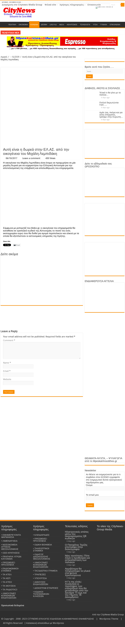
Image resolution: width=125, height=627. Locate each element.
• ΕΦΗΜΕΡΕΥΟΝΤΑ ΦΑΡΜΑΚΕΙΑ (11, 536)
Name (7, 362)
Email (6, 371)
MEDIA (61, 25)
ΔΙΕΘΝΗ (44, 25)
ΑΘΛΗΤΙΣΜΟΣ (72, 25)
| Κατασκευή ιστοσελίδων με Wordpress (44, 623)
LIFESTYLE (53, 25)
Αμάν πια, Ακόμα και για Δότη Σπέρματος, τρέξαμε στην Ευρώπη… (111, 114)
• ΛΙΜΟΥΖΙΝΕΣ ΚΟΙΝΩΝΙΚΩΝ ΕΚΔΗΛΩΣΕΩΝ (8, 595)
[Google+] (116, 8)
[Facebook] (119, 8)
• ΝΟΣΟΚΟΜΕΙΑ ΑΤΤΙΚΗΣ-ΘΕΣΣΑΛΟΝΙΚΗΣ (9, 546)
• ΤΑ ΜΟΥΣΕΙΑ (8, 586)
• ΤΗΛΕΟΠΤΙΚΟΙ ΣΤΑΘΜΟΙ (41, 549)
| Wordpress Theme (106, 619)
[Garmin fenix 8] (104, 7)
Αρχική (4, 57)
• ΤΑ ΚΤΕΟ (6, 582)
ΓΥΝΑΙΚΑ (103, 25)
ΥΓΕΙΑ (95, 25)
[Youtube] (123, 8)
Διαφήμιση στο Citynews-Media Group (22, 4)
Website (7, 379)
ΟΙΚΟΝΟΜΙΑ (23, 25)
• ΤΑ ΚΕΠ (5, 578)
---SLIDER (14, 57)
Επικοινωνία (94, 4)
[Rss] (114, 8)
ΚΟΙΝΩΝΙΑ (34, 25)
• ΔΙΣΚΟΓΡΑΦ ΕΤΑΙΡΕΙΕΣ (45, 588)
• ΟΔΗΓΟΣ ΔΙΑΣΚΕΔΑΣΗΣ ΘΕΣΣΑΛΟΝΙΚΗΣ (41, 556)
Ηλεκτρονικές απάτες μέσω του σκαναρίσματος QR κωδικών (77, 535)
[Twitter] (121, 8)
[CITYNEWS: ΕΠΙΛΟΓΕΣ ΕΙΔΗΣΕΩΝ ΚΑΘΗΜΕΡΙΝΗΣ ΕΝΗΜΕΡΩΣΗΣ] (19, 12)
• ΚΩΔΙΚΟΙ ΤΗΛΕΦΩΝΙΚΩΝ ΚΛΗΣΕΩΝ (41, 593)
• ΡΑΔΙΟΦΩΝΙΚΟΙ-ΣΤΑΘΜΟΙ (10, 569)
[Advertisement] (41, 128)
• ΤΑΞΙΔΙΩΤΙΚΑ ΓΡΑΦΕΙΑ (45, 570)
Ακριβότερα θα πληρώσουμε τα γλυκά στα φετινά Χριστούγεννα (77, 572)
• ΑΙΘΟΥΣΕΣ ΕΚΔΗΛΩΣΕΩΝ (40, 583)
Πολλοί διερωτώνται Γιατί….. (109, 103)
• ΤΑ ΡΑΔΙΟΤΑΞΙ (9, 589)
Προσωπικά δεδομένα (12, 605)
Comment (9, 340)
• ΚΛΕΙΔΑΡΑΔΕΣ (41, 535)
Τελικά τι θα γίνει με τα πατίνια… (110, 93)
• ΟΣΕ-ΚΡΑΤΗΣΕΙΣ (10, 553)
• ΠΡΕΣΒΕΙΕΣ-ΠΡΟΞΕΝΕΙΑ (8, 563)
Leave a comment (31, 158)
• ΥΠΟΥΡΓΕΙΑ (40, 578)
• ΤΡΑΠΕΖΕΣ (39, 574)
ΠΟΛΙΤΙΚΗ (12, 25)
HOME (4, 24)
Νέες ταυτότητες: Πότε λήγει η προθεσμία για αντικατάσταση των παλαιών (77, 559)
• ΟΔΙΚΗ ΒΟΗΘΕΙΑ (42, 544)
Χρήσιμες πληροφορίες (72, 4)
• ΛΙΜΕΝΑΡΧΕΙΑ (9, 541)
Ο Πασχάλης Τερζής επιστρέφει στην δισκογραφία (76, 547)
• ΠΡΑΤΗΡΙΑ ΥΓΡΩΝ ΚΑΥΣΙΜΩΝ (11, 557)
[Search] (122, 5)
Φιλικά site (50, 4)
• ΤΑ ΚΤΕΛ (6, 574)
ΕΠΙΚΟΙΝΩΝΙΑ (115, 25)
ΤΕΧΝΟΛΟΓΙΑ (85, 25)
